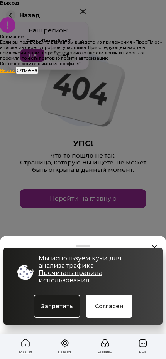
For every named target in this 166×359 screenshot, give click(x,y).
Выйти (7, 70)
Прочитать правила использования (70, 276)
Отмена (27, 70)
